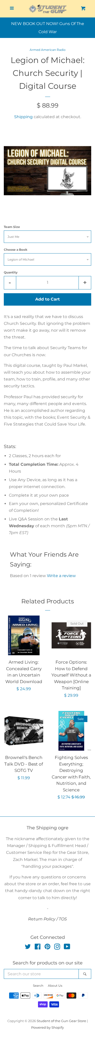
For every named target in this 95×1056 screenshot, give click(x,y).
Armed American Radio (48, 50)
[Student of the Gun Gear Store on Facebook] (37, 947)
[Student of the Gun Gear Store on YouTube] (67, 947)
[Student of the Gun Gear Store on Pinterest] (47, 947)
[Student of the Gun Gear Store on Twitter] (28, 947)
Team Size (12, 227)
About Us (55, 985)
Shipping (23, 116)
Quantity (10, 272)
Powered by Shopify (47, 1027)
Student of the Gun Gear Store (61, 1021)
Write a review (61, 575)
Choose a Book (15, 249)
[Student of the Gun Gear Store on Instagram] (57, 947)
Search (38, 985)
